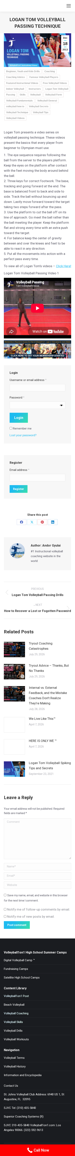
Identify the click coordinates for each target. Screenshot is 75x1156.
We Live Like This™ (42, 719)
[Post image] (14, 649)
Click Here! (63, 266)
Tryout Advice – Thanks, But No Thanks (49, 668)
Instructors (35, 89)
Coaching (49, 71)
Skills (23, 94)
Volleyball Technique (17, 112)
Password (17, 397)
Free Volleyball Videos (55, 83)
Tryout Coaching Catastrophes (40, 645)
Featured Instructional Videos (22, 83)
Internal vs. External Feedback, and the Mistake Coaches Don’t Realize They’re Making (48, 695)
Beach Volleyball (14, 1004)
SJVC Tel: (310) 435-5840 (20, 1108)
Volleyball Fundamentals (19, 100)
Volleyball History (15, 1066)
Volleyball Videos (15, 118)
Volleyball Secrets (38, 106)
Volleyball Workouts (16, 1039)
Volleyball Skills (13, 1022)
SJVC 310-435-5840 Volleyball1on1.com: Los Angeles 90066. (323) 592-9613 (32, 1127)
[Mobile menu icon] (68, 5)
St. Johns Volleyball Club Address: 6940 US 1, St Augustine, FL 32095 (34, 1097)
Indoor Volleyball (15, 89)
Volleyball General (47, 100)
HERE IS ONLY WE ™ (43, 741)
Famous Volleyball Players (43, 77)
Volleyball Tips (40, 112)
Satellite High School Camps (22, 977)
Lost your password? (23, 435)
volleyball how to (15, 106)
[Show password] (61, 405)
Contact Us (11, 1085)
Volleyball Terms (14, 1058)
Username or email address (28, 380)
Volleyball (35, 94)
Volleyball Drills (13, 1030)
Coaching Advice (15, 77)
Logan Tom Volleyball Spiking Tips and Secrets (50, 765)
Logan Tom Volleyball (56, 89)
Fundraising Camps (16, 969)
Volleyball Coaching (16, 1013)
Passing (10, 94)
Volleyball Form (53, 94)
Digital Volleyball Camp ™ (19, 960)
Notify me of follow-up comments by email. (38, 909)
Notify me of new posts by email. (31, 916)
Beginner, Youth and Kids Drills (23, 71)
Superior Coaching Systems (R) (23, 1116)
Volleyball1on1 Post (16, 996)
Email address (19, 470)
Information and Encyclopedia (23, 1075)
